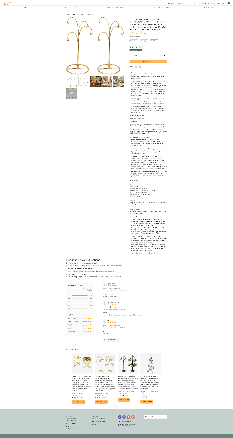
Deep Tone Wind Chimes (116, 8)
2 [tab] (116, 406)
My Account (221, 3)
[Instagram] (124, 417)
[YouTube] (128, 417)
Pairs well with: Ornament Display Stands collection (146, 253)
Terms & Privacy (162, 436)
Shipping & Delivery (98, 421)
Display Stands (70, 8)
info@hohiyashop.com (72, 429)
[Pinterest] (133, 417)
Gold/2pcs (154, 41)
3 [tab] (119, 406)
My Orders (211, 3)
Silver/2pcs (144, 41)
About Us (95, 416)
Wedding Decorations (162, 8)
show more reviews (110, 340)
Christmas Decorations (208, 8)
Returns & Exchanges (99, 419)
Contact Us (95, 424)
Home (24, 8)
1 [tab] (114, 406)
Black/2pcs (133, 41)
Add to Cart (148, 61)
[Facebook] (120, 417)
